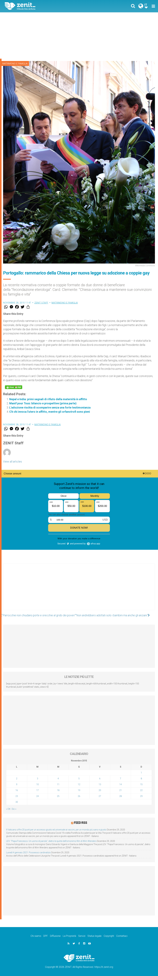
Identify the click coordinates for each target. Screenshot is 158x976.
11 (58, 784)
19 (79, 790)
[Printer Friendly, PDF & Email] (13, 387)
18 (58, 790)
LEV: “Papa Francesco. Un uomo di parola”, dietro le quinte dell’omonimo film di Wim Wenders (51, 841)
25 (58, 796)
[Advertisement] (79, 35)
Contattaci (121, 935)
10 (37, 784)
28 (120, 796)
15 (141, 784)
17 (37, 790)
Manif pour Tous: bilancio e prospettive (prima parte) (43, 403)
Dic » (14, 809)
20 (100, 790)
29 (141, 796)
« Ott (8, 809)
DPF (45, 935)
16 (16, 790)
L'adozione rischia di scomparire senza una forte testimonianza (50, 407)
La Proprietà (69, 935)
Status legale (94, 935)
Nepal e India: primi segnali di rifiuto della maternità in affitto (48, 399)
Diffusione (55, 935)
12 (79, 784)
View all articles (12, 461)
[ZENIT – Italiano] (44, 6)
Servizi (81, 935)
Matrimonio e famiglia (14, 63)
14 (120, 784)
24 (37, 796)
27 (100, 796)
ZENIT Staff (41, 303)
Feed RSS (80, 823)
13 (100, 784)
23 (16, 796)
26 (79, 796)
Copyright (109, 935)
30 (16, 802)
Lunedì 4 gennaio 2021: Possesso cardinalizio (28, 852)
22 (141, 790)
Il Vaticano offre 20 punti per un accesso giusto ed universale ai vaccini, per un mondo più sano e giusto (56, 829)
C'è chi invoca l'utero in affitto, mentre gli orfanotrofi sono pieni (49, 411)
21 (120, 790)
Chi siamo (36, 935)
